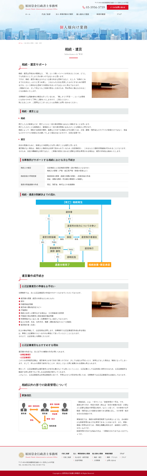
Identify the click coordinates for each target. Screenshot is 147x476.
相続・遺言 (97, 457)
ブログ (123, 457)
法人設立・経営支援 (82, 457)
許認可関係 (79, 460)
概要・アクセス (112, 457)
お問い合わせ (111, 460)
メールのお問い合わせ (117, 7)
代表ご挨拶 (67, 457)
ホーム (20, 43)
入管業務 (97, 460)
